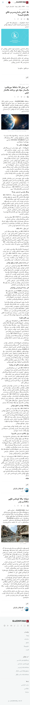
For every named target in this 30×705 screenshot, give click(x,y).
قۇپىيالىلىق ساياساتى (23, 664)
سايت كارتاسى (25, 685)
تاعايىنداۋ (12, 7)
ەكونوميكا (26, 646)
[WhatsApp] (25, 19)
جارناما (27, 692)
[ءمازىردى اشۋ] (3, 2)
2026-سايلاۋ (21, 7)
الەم (27, 78)
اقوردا (7, 7)
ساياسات (26, 639)
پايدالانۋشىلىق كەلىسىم (23, 660)
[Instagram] (28, 19)
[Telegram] (21, 19)
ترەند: (27, 6)
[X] (15, 19)
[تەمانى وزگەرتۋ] (8, 2)
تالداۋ (27, 643)
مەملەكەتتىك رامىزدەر (23, 668)
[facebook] (21, 625)
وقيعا (16, 7)
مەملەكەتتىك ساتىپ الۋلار (22, 675)
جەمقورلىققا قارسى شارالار (22, 671)
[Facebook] (18, 19)
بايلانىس (26, 689)
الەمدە (27, 650)
